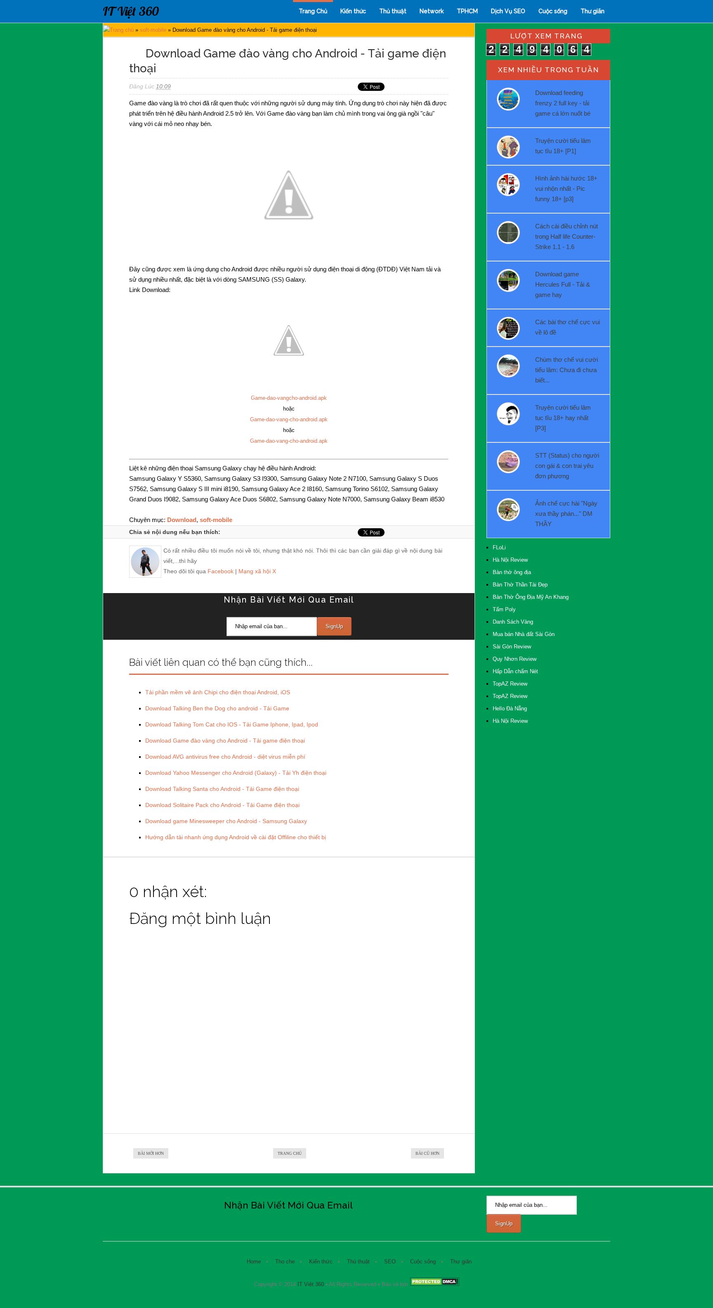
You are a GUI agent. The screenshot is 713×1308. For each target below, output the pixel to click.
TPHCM (467, 11)
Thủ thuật (392, 11)
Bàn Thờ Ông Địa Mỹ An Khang (531, 597)
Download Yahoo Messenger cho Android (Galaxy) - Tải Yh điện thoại (235, 772)
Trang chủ (122, 30)
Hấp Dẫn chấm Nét (515, 671)
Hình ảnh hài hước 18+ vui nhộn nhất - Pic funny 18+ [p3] (566, 188)
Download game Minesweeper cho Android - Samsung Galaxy (226, 821)
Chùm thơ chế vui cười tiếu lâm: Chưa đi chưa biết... (566, 370)
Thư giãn (592, 11)
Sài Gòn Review (512, 646)
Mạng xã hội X (257, 571)
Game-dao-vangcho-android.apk (289, 398)
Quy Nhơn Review (514, 659)
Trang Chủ (313, 11)
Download (181, 519)
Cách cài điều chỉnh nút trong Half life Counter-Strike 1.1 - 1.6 (566, 236)
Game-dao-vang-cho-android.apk (289, 419)
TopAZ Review (510, 684)
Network (432, 11)
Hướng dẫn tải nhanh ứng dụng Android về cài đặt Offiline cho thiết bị (235, 837)
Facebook (221, 571)
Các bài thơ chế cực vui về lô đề (567, 327)
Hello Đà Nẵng (510, 708)
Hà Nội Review (510, 560)
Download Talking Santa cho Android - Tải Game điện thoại (222, 789)
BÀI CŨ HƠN (427, 1153)
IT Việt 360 (131, 11)
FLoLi (499, 547)
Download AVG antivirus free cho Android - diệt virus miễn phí (225, 756)
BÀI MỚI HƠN (151, 1153)
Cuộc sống (552, 11)
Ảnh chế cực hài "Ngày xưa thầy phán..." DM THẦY (566, 513)
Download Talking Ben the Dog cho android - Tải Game (217, 708)
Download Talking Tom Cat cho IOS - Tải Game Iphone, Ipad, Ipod (231, 724)
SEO (390, 1261)
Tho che (285, 1261)
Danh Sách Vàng (513, 622)
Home (254, 1261)
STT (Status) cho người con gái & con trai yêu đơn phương (567, 466)
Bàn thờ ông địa (512, 572)
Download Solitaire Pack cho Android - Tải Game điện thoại (222, 805)
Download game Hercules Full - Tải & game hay (562, 284)
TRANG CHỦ (290, 1153)
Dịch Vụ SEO (508, 11)
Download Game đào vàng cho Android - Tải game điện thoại (225, 740)
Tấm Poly (504, 609)
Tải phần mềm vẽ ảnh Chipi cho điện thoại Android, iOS (217, 692)
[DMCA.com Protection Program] (434, 1284)
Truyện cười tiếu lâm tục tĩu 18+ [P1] (563, 145)
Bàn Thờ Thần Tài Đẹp (520, 585)
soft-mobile (153, 30)
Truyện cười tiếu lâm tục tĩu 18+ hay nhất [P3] (563, 418)
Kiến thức (353, 11)
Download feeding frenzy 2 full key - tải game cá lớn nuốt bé (562, 103)
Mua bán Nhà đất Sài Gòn (524, 634)
